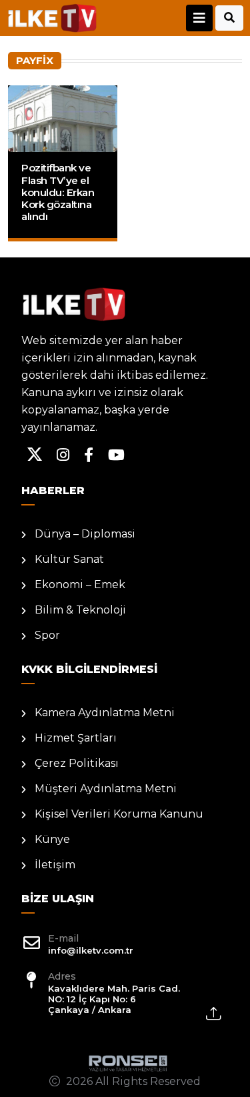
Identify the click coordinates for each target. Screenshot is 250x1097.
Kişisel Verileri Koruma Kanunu (119, 814)
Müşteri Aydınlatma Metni (106, 788)
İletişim (55, 864)
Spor (47, 635)
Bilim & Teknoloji (80, 610)
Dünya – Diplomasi (85, 533)
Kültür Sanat (69, 559)
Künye (52, 839)
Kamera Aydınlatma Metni (105, 712)
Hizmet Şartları (76, 738)
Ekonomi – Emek (80, 584)
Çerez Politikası (77, 763)
